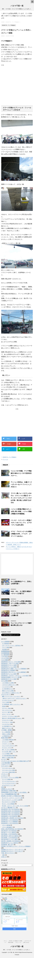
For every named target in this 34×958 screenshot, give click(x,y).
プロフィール (18, 942)
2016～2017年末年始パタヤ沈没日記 (12, 829)
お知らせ (4, 856)
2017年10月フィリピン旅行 (9, 839)
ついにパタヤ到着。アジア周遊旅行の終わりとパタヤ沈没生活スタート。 (21, 473)
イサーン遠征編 (6, 825)
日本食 (4, 706)
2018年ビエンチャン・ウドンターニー (12, 849)
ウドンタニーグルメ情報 (8, 770)
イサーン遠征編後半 (7, 827)
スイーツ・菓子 (6, 712)
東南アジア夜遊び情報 (8, 757)
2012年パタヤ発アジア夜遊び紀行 (11, 796)
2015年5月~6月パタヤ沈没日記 (10, 814)
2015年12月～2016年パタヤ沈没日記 (12, 818)
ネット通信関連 (6, 732)
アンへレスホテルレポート (9, 781)
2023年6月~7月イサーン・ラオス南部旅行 (13, 672)
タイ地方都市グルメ (7, 726)
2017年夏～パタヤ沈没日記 (9, 837)
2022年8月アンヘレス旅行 (9, 667)
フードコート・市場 (7, 722)
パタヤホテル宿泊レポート (9, 684)
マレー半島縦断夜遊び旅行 (9, 794)
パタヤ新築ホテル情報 (8, 682)
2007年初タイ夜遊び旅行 (8, 790)
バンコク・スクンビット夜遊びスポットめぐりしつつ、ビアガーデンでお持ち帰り (21, 522)
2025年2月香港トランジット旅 (10, 677)
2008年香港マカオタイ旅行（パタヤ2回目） (14, 792)
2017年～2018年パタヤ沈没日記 (10, 841)
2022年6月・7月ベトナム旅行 (10, 663)
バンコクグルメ (6, 724)
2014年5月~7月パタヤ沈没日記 (10, 809)
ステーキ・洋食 (6, 708)
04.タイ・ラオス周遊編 (8, 803)
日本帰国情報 (5, 653)
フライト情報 (5, 647)
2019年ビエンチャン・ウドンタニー (12, 851)
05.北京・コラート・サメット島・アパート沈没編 (15, 805)
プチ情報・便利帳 (6, 730)
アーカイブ (4, 863)
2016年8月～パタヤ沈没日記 (9, 823)
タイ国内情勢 (5, 654)
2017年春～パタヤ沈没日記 (9, 834)
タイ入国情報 (5, 641)
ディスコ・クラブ (6, 747)
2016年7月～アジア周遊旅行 (9, 457)
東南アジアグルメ (6, 728)
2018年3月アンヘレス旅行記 (9, 843)
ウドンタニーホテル (7, 768)
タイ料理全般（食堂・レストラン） (11, 704)
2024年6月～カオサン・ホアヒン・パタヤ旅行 (15, 675)
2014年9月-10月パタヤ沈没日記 (10, 811)
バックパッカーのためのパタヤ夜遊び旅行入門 (15, 761)
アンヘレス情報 (6, 779)
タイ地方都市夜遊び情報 (8, 755)
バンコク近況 (5, 658)
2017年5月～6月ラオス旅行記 (10, 836)
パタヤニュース (5, 764)
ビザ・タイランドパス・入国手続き (11, 645)
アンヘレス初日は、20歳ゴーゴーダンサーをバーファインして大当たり (21, 484)
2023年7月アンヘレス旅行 (9, 674)
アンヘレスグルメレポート (9, 783)
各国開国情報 (5, 651)
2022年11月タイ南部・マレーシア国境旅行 (14, 668)
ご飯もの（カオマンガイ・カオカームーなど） (14, 698)
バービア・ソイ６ (6, 743)
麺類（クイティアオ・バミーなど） (11, 696)
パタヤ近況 (4, 656)
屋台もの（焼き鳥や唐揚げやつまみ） (12, 718)
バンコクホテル (6, 686)
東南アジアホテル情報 (8, 690)
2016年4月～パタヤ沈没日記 (9, 819)
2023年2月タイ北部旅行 (8, 670)
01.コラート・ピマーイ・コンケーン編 (12, 797)
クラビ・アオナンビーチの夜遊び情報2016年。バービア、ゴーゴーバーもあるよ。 (21, 534)
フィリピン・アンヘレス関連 (9, 777)
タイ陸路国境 (5, 643)
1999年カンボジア (6, 789)
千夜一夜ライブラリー (7, 853)
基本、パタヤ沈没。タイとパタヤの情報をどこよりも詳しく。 (17, 949)
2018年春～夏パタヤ (7, 844)
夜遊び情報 (4, 737)
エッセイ (4, 759)
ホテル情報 (4, 681)
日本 (2, 787)
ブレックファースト (7, 710)
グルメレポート (5, 694)
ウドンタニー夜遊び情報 (8, 772)
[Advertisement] (17, 84)
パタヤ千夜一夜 (17, 6)
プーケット (4, 774)
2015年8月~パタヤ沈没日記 (9, 816)
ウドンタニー (5, 766)
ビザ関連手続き (6, 736)
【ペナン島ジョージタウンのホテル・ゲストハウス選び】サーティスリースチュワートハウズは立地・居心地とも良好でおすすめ (21, 497)
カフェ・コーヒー (6, 714)
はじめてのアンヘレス (8, 785)
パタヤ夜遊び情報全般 (8, 739)
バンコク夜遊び (6, 753)
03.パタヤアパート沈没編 (8, 801)
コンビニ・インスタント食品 (9, 716)
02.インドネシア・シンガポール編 (11, 799)
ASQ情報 (4, 649)
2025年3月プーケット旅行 (9, 679)
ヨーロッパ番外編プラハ (8, 807)
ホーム (5, 940)
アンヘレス (5, 459)
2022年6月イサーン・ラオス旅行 (11, 661)
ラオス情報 (4, 660)
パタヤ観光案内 (5, 763)
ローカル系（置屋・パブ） (9, 751)
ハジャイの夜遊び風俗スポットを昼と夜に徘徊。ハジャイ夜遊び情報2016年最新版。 (21, 511)
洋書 (3, 855)
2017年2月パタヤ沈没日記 (9, 830)
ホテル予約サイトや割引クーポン (10, 692)
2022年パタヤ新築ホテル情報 (15, 940)
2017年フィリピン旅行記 (8, 832)
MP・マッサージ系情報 (8, 749)
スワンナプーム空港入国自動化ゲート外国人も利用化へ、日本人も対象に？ (21, 603)
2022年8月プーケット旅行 (9, 665)
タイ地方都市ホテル (7, 688)
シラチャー (4, 775)
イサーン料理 (5, 702)
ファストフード (6, 720)
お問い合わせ (26, 942)
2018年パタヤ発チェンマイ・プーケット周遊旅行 (16, 846)
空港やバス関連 (6, 734)
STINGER (17, 954)
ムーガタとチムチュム (8, 700)
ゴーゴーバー (5, 741)
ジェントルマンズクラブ (8, 745)
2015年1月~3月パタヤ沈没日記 (10, 812)
